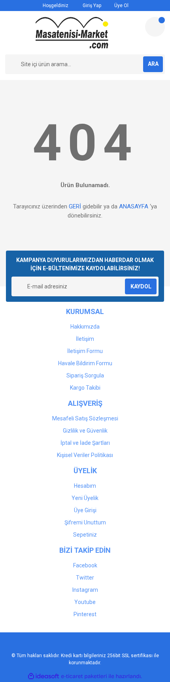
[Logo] (72, 32)
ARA (153, 64)
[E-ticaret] (84, 676)
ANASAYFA (133, 206)
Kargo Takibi (85, 388)
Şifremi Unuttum (85, 522)
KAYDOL (140, 286)
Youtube (85, 602)
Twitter (85, 577)
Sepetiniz (85, 534)
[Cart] (155, 27)
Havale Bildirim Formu (85, 363)
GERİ (75, 206)
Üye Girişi (85, 510)
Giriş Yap (91, 5)
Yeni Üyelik (85, 498)
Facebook (85, 565)
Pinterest (85, 614)
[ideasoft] (43, 676)
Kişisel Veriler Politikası (85, 455)
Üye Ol (120, 5)
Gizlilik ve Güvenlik (85, 430)
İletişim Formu (85, 351)
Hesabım (85, 486)
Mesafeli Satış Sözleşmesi (85, 418)
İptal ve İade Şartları (85, 443)
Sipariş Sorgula (85, 375)
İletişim (85, 339)
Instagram (85, 590)
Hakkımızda (85, 326)
